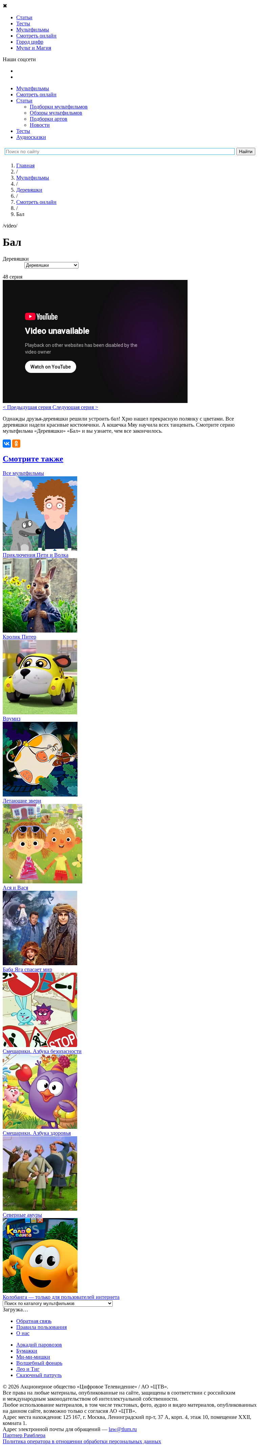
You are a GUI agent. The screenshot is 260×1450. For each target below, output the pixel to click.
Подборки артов (48, 119)
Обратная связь (33, 1321)
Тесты (23, 131)
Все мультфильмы (23, 473)
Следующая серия (75, 407)
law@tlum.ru (123, 1429)
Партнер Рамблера (24, 1435)
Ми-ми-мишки (33, 1357)
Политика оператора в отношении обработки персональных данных (82, 1441)
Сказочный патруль (39, 1375)
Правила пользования (41, 1327)
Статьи (24, 100)
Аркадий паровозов (39, 1345)
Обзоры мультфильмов (56, 113)
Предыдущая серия (27, 407)
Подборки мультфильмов (59, 107)
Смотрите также (33, 458)
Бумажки (26, 1351)
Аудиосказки (31, 137)
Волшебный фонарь (39, 1363)
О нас (22, 1333)
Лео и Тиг (28, 1369)
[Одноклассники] (16, 443)
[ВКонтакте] (7, 443)
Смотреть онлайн (36, 94)
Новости (40, 125)
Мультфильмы (32, 88)
